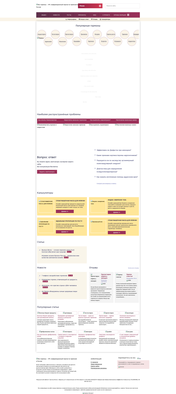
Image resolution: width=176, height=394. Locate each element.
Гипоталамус (89, 59)
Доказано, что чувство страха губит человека (59, 286)
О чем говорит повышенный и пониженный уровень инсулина (129, 336)
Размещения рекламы (99, 368)
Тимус (89, 81)
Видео (43, 15)
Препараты (82, 15)
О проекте (106, 15)
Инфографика (72, 19)
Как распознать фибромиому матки (46, 335)
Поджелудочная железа (89, 92)
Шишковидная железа (88, 53)
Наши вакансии (96, 364)
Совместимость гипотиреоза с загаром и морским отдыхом (67, 336)
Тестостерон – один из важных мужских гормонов (87, 316)
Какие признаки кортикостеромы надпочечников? (117, 155)
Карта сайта (95, 366)
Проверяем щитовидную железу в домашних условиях (66, 317)
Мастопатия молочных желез (126, 120)
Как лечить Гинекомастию (47, 120)
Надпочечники (89, 86)
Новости (56, 15)
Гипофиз (89, 65)
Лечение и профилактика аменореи (86, 335)
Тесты (68, 15)
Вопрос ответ (84, 19)
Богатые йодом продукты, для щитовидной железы (45, 316)
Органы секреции (120, 15)
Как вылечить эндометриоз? (100, 120)
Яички (85, 102)
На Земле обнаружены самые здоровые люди (59, 292)
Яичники (98, 97)
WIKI (94, 15)
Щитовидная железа (89, 70)
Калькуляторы (106, 19)
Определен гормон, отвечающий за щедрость (59, 280)
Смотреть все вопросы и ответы (106, 183)
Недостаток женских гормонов (75, 120)
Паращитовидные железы (89, 76)
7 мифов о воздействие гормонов (57, 276)
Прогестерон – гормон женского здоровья (106, 316)
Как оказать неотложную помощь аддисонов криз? (117, 177)
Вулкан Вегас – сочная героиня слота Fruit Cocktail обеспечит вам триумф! (58, 251)
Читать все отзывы (133, 268)
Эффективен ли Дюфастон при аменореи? (114, 150)
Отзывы (95, 19)
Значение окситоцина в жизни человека (127, 316)
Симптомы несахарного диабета (107, 335)
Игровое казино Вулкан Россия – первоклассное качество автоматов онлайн (60, 257)
